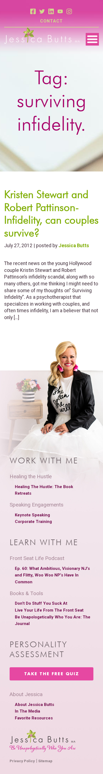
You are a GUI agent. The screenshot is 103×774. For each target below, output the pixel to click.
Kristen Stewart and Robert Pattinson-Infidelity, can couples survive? (51, 213)
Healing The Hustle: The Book (44, 486)
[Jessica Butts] (42, 35)
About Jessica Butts (34, 704)
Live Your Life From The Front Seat (49, 610)
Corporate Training (33, 521)
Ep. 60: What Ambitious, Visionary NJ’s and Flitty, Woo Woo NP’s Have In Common (52, 575)
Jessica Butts (74, 245)
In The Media (27, 711)
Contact (51, 21)
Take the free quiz (51, 674)
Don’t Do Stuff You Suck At (41, 603)
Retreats (23, 493)
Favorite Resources (34, 718)
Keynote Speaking (32, 515)
